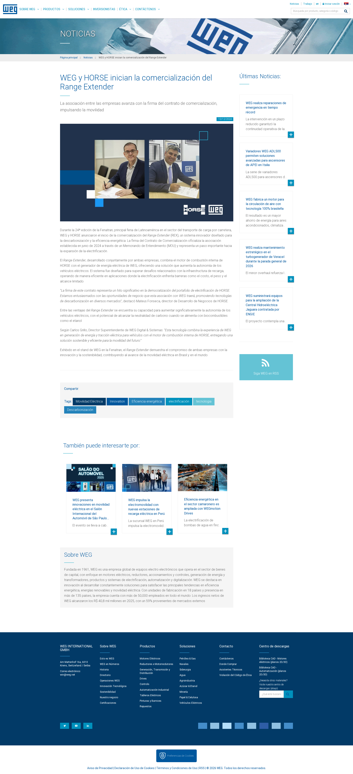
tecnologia (203, 401)
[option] (91, 495)
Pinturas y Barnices (150, 700)
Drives (143, 678)
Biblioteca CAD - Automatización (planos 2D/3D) (272, 671)
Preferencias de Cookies (180, 755)
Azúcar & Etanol (188, 686)
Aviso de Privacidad (100, 768)
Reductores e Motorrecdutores (156, 664)
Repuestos (146, 706)
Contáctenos (145, 9)
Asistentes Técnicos (230, 669)
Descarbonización (80, 410)
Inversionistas (104, 9)
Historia (104, 669)
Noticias (294, 3)
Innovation (117, 401)
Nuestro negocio (109, 697)
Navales (184, 664)
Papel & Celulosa (189, 697)
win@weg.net (67, 674)
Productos (51, 9)
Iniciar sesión (332, 3)
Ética (123, 9)
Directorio (105, 675)
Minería (184, 691)
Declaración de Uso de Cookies (134, 768)
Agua (182, 675)
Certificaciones (108, 703)
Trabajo (307, 3)
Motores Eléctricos (150, 658)
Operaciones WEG (110, 680)
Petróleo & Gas (188, 658)
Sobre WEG (27, 9)
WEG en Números (109, 664)
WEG (8, 9)
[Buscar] (346, 11)
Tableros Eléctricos (150, 695)
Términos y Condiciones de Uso (176, 768)
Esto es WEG (107, 658)
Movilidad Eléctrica (89, 401)
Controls (144, 684)
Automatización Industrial (154, 689)
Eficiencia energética (147, 401)
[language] (347, 4)
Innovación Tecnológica (113, 686)
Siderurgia (185, 669)
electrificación (179, 401)
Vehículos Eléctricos (191, 703)
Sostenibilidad (108, 691)
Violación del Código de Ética (235, 675)
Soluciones (76, 9)
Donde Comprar (228, 664)
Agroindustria (187, 680)
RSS (202, 768)
